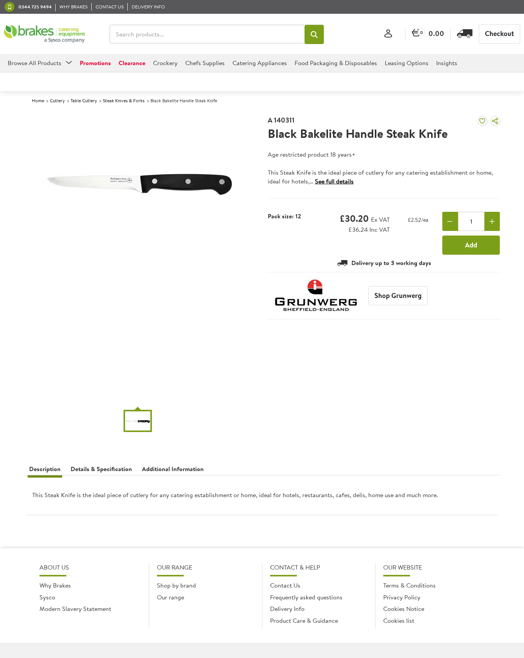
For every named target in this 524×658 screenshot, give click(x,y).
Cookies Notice (403, 608)
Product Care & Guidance (304, 620)
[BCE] (44, 34)
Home (38, 100)
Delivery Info (287, 608)
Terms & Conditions (409, 585)
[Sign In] (388, 34)
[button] (314, 34)
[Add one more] (492, 221)
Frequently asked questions (306, 597)
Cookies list (398, 620)
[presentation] (262, 498)
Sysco (47, 597)
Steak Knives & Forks (124, 100)
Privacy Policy (401, 597)
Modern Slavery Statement (75, 608)
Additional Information (173, 469)
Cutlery (57, 100)
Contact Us (285, 585)
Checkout (499, 33)
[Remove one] (450, 221)
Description (45, 469)
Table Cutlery (84, 100)
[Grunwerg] (316, 295)
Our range (170, 597)
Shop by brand (176, 585)
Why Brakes (55, 585)
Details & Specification (101, 469)
